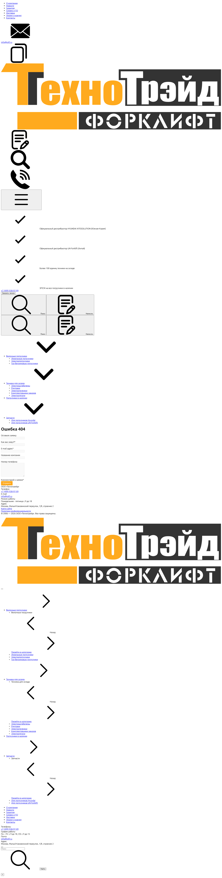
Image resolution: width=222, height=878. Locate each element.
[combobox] (111, 848)
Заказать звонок (8, 293)
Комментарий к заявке (12, 480)
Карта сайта (6, 508)
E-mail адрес (7, 448)
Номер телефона (9, 462)
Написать (89, 314)
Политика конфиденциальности (16, 511)
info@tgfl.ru (6, 42)
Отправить (7, 483)
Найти (43, 869)
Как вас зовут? (7, 442)
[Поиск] (20, 168)
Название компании (10, 455)
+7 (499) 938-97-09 (9, 290)
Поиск (43, 314)
